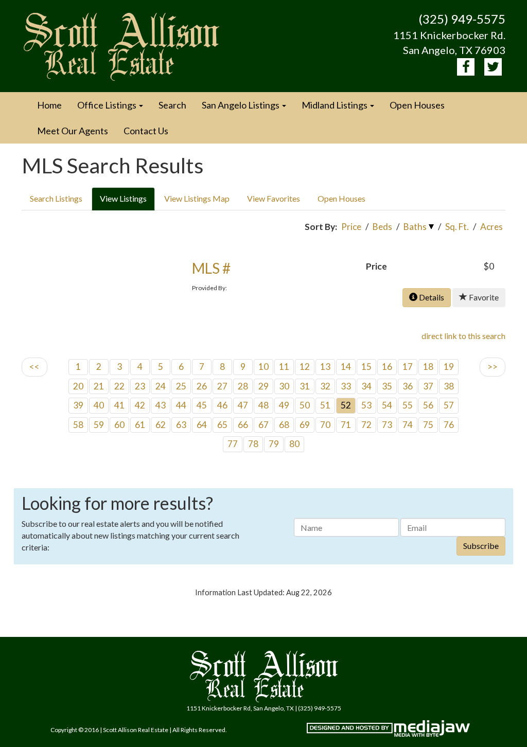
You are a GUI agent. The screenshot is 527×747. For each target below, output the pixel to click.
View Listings (123, 198)
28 (243, 386)
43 (160, 405)
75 (428, 424)
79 (274, 443)
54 (387, 405)
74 (407, 424)
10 (263, 366)
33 (346, 386)
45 (202, 405)
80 (294, 443)
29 (263, 386)
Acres (491, 226)
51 (325, 405)
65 (222, 424)
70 (325, 424)
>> (492, 366)
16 (387, 366)
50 (305, 405)
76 (449, 424)
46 (222, 405)
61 (140, 424)
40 (99, 405)
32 (325, 386)
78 (253, 443)
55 (407, 405)
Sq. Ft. (457, 226)
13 (325, 366)
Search (172, 105)
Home (49, 105)
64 (202, 424)
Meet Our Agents (72, 130)
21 (99, 386)
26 (202, 386)
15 (366, 366)
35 (387, 386)
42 (140, 405)
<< (34, 366)
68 (284, 424)
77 (232, 443)
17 (407, 366)
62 (160, 424)
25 (181, 386)
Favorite (483, 297)
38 (449, 386)
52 (346, 405)
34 (366, 386)
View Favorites (273, 198)
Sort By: (321, 226)
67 (263, 424)
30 (284, 386)
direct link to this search (463, 336)
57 (449, 405)
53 (366, 405)
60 (119, 424)
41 (119, 405)
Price (351, 226)
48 (263, 405)
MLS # (211, 268)
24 (160, 386)
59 (99, 424)
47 (243, 405)
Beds (382, 226)
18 (428, 366)
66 (243, 424)
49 (284, 405)
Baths (415, 226)
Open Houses (417, 105)
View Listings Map (197, 198)
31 (305, 386)
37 (428, 386)
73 (387, 424)
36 (407, 386)
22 (119, 386)
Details (430, 297)
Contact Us (146, 130)
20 (78, 386)
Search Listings (56, 198)
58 (78, 424)
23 (140, 386)
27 (222, 386)
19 (449, 366)
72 (366, 424)
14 (346, 366)
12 (305, 366)
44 (181, 405)
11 (284, 366)
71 (346, 424)
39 (78, 405)
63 (181, 424)
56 (428, 405)
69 (305, 424)
